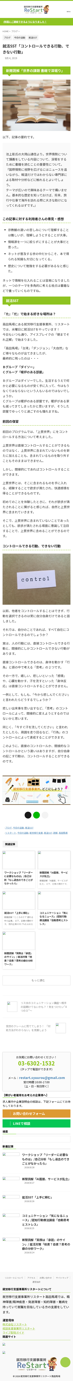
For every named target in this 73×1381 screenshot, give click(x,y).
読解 (55, 832)
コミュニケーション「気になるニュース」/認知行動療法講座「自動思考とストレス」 (54, 918)
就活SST (29, 827)
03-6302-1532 (36, 1063)
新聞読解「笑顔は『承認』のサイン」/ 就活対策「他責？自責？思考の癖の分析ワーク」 (18, 958)
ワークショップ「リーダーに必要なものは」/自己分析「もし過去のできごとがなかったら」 (18, 878)
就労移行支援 (36, 832)
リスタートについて (14, 1277)
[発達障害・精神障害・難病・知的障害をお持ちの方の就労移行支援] (36, 9)
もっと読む (38, 980)
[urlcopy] (45, 815)
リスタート (10, 832)
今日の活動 (18, 827)
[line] (36, 815)
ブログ (8, 827)
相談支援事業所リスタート (19, 1328)
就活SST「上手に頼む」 (17, 913)
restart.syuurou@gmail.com (42, 1077)
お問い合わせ (46, 1277)
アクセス (31, 1277)
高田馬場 (63, 832)
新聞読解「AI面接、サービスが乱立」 (46, 1179)
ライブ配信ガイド (13, 1332)
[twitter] (28, 815)
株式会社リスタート (15, 1324)
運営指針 (36, 1281)
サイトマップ (62, 1277)
